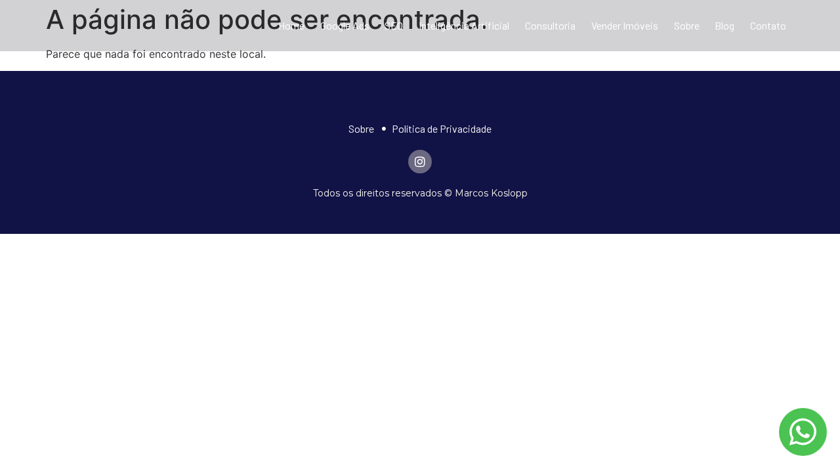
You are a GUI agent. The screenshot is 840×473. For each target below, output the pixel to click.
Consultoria (550, 25)
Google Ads (344, 25)
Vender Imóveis (624, 25)
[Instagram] (420, 161)
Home (291, 25)
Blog (724, 25)
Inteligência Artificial (464, 25)
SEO (394, 25)
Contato (768, 25)
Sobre (687, 25)
